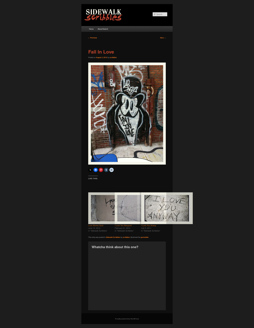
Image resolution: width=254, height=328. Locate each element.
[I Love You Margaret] (127, 208)
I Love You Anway (148, 225)
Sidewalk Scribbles (113, 237)
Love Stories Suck (95, 225)
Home (91, 29)
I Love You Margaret (123, 225)
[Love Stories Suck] (100, 208)
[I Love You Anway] (153, 208)
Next (163, 37)
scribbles (113, 57)
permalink (144, 237)
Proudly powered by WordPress (127, 319)
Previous (92, 37)
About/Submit (103, 29)
